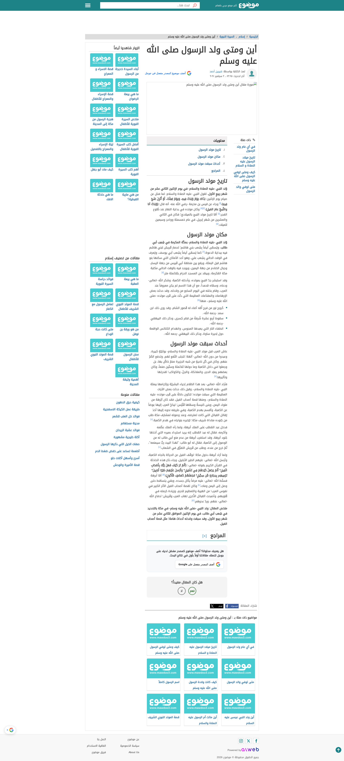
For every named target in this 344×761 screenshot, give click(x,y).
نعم (192, 591)
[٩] (215, 376)
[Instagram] (241, 741)
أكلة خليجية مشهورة (127, 437)
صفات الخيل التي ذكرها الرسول (120, 444)
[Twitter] (248, 741)
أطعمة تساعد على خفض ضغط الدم (117, 451)
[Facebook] (256, 741)
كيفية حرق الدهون (128, 402)
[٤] (219, 214)
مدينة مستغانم (130, 423)
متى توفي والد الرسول (245, 189)
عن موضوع (133, 739)
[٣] (201, 208)
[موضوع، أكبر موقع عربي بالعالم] (249, 5)
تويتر (221, 606)
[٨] (198, 300)
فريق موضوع (99, 752)
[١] (220, 203)
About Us (134, 752)
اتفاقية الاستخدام (96, 745)
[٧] (163, 272)
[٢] (204, 208)
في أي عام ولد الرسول (246, 148)
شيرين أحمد (216, 71)
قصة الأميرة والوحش (126, 465)
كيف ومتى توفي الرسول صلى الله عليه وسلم (244, 176)
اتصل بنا (101, 739)
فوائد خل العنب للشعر (126, 416)
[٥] (217, 224)
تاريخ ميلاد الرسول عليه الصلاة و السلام (245, 161)
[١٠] (151, 419)
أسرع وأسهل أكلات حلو (125, 458)
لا (182, 591)
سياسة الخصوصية (129, 745)
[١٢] (193, 500)
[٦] (203, 252)
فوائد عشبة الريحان (128, 430)
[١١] (164, 475)
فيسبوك (234, 606)
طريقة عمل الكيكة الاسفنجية (121, 409)
